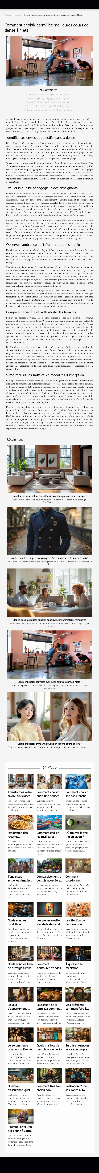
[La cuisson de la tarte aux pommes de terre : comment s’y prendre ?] (49, 993)
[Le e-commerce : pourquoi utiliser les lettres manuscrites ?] (21, 1034)
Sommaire (50, 90)
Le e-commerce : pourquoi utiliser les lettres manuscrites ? (20, 1051)
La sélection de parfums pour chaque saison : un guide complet (77, 926)
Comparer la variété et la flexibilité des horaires (48, 106)
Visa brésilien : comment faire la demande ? (76, 1008)
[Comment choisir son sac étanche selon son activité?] (78, 781)
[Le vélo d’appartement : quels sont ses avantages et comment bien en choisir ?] (21, 993)
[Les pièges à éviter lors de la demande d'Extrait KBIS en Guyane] (49, 909)
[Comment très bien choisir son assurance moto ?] (49, 1075)
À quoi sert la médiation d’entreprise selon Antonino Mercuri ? (77, 970)
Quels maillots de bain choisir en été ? (49, 1047)
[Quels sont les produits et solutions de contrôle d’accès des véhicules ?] (21, 909)
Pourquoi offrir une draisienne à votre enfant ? (20, 1130)
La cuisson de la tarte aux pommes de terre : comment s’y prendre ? (49, 1010)
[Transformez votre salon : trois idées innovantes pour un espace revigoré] (49, 469)
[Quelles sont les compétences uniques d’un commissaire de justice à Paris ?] (49, 531)
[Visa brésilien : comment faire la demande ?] (78, 993)
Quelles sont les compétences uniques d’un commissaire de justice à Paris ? (49, 558)
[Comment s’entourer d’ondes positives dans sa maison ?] (49, 953)
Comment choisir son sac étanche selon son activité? (77, 796)
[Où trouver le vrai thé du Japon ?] (78, 821)
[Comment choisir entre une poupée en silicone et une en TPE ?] (49, 716)
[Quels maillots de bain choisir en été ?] (49, 1034)
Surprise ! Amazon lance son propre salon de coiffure (77, 1049)
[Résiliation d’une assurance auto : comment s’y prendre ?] (78, 1075)
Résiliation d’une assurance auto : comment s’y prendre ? (76, 1092)
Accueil (8, 14)
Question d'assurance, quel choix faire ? (19, 1090)
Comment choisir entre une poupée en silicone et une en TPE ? (50, 744)
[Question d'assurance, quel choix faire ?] (21, 1075)
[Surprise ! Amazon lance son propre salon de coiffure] (78, 1034)
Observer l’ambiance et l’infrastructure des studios (48, 102)
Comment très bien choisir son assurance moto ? (49, 1090)
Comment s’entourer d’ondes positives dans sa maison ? (49, 970)
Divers (18, 14)
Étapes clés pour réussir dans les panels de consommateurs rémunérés (49, 620)
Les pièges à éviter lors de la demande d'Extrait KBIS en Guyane (49, 926)
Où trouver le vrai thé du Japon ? (76, 834)
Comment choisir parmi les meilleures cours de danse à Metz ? (49, 682)
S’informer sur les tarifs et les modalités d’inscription (49, 110)
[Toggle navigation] (6, 4)
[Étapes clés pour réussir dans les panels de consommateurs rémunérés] (49, 592)
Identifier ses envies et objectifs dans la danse (48, 94)
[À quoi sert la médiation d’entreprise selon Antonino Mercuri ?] (78, 953)
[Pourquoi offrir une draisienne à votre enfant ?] (21, 1115)
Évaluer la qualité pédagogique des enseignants (49, 98)
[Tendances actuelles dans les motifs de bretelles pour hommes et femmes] (21, 865)
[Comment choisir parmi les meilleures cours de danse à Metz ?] (49, 654)
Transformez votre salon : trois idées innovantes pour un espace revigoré (49, 496)
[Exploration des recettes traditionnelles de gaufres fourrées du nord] (21, 821)
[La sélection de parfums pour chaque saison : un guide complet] (78, 909)
